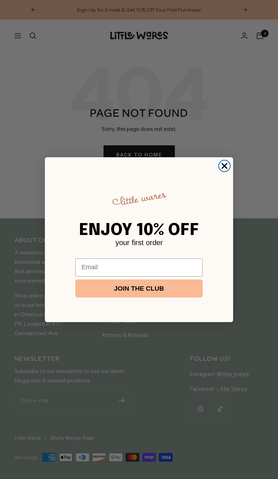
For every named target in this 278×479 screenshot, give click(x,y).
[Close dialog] (224, 166)
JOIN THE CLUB (139, 288)
